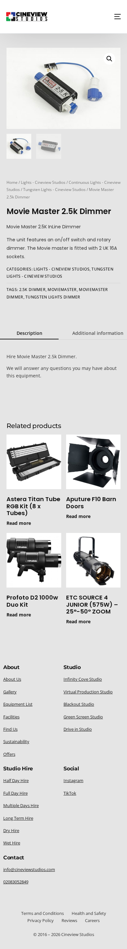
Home (12, 182)
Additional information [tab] (97, 333)
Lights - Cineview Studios (43, 182)
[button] (109, 59)
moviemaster (62, 289)
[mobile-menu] (115, 16)
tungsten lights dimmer (52, 297)
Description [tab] (29, 333)
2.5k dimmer (32, 289)
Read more (19, 523)
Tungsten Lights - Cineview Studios (54, 189)
